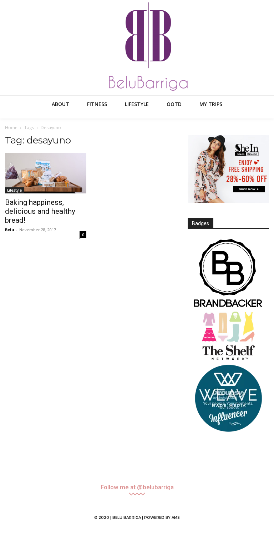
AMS (176, 517)
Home (11, 128)
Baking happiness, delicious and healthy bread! (40, 211)
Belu (9, 229)
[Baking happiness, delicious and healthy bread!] (45, 173)
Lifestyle (14, 190)
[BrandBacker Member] (228, 273)
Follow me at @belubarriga (137, 487)
